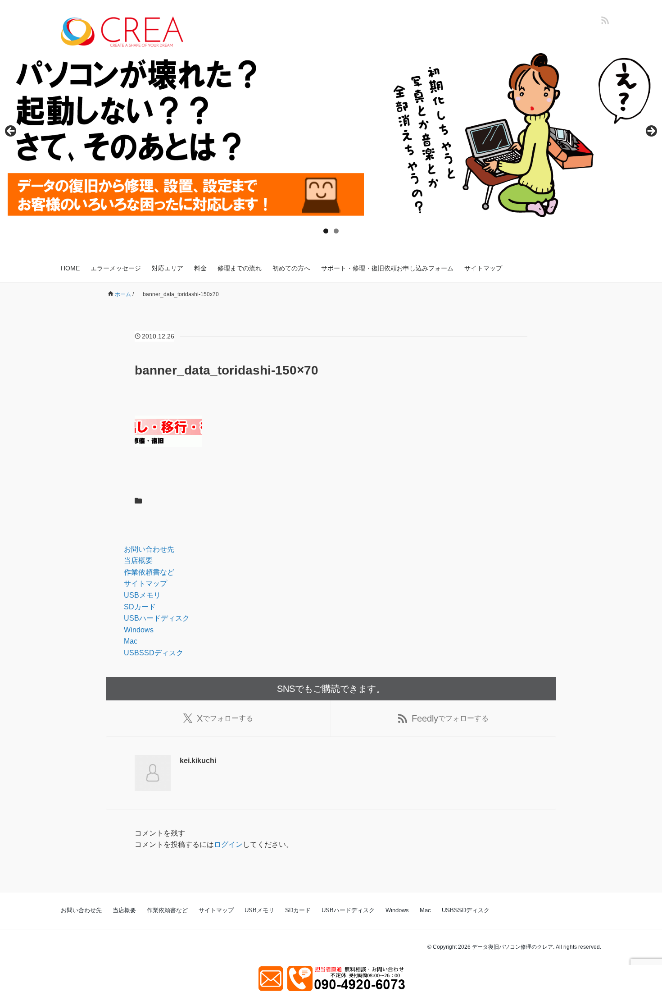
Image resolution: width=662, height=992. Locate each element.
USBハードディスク (157, 618)
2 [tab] (336, 231)
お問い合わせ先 (149, 549)
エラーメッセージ (116, 268)
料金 (200, 268)
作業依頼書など (149, 572)
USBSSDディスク (153, 653)
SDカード (140, 607)
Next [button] (650, 131)
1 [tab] (325, 231)
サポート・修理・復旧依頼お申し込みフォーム (387, 268)
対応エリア (167, 268)
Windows (139, 630)
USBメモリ (142, 595)
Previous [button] (11, 131)
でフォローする (225, 718)
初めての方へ (291, 268)
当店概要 (138, 560)
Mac (130, 641)
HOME (70, 268)
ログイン (228, 844)
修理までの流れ (240, 268)
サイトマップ (483, 268)
